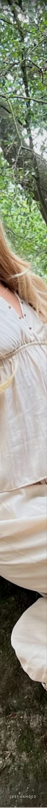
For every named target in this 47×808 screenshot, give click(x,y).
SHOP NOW (23, 800)
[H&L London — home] (23, 3)
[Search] (5, 3)
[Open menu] (3, 3)
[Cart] (44, 3)
